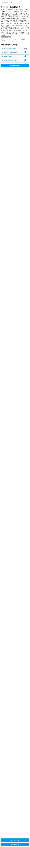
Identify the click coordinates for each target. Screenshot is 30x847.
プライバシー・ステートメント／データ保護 (13, 39)
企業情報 (3, 40)
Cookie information (6, 37)
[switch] (26, 52)
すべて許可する (15, 840)
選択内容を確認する (15, 65)
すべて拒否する (15, 844)
